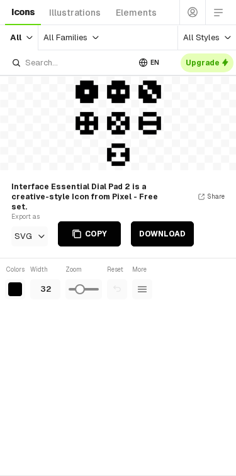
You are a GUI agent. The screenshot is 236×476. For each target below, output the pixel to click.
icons (23, 12)
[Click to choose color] (15, 289)
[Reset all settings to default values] (117, 289)
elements (136, 13)
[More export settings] (142, 289)
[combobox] (70, 62)
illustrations (75, 13)
